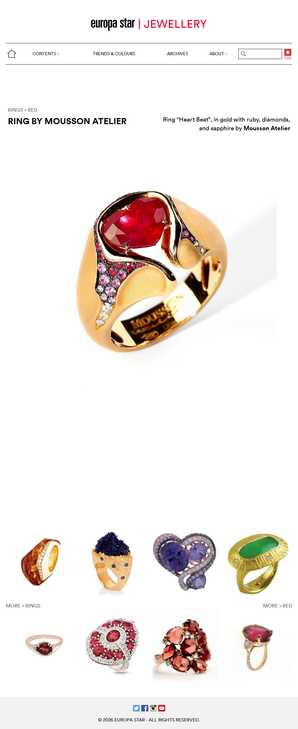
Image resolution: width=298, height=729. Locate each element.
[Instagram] (153, 708)
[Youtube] (161, 708)
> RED (30, 110)
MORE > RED (277, 606)
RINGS (15, 110)
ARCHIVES (177, 53)
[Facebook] (144, 708)
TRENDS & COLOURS (114, 53)
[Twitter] (136, 708)
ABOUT (217, 53)
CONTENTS (44, 53)
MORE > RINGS (23, 606)
